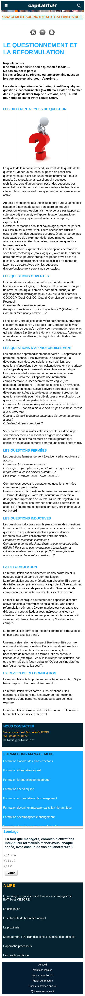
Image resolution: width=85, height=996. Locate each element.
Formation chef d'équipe (18, 782)
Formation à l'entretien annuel (22, 764)
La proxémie (11, 919)
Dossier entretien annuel (42, 986)
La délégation (11, 901)
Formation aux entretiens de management (30, 792)
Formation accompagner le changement (29, 810)
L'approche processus (17, 938)
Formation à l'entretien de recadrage (26, 773)
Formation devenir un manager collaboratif (30, 820)
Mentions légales (42, 969)
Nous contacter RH (42, 975)
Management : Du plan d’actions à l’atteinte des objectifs (39, 928)
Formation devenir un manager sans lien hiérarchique (37, 801)
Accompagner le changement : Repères (29, 956)
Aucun (12, 855)
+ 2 (10, 866)
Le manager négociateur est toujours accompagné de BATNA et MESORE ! (37, 889)
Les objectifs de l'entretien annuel (24, 910)
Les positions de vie (16, 947)
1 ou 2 (11, 860)
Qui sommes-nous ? (42, 991)
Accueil (42, 964)
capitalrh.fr (42, 5)
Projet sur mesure (42, 980)
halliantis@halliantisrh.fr (18, 740)
